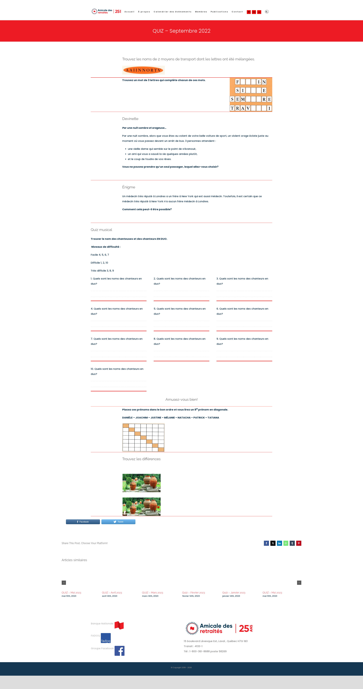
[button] (267, 12)
